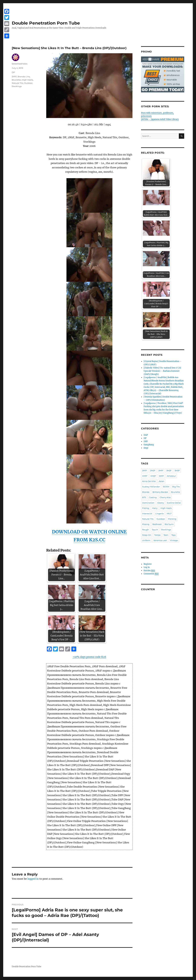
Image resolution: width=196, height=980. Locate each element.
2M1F (14, 76)
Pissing (145, 524)
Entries (149, 570)
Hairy (154, 508)
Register (148, 564)
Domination (148, 503)
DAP (146, 435)
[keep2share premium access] (162, 74)
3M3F (177, 470)
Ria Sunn (169, 524)
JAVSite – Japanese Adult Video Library (160, 119)
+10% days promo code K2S (89, 656)
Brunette (16, 80)
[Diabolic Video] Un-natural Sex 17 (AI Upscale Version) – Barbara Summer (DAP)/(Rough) (162, 371)
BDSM (166, 486)
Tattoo (157, 535)
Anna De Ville (149, 481)
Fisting (145, 508)
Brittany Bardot (160, 492)
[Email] (7, 24)
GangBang (149, 444)
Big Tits (176, 486)
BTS (144, 497)
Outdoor (28, 83)
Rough (145, 529)
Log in (147, 567)
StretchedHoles (19, 63)
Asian (161, 481)
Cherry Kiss (165, 497)
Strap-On (146, 535)
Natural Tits (17, 83)
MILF (169, 513)
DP (13, 72)
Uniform (146, 540)
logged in (33, 878)
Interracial (147, 513)
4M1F (144, 476)
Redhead (157, 524)
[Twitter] (7, 17)
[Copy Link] (7, 30)
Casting (153, 497)
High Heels (27, 80)
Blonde (145, 492)
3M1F (160, 470)
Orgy (146, 448)
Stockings (17, 86)
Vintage (174, 540)
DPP (146, 441)
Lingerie (159, 513)
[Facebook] (7, 11)
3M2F (169, 470)
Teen (166, 535)
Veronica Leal (160, 540)
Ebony (160, 503)
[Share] (7, 36)
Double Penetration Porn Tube (46, 23)
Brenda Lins (24, 76)
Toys (173, 535)
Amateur (171, 476)
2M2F (152, 470)
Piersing (172, 519)
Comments (151, 573)
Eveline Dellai (174, 503)
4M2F (153, 476)
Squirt (155, 529)
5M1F (161, 476)
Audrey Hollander (151, 486)
